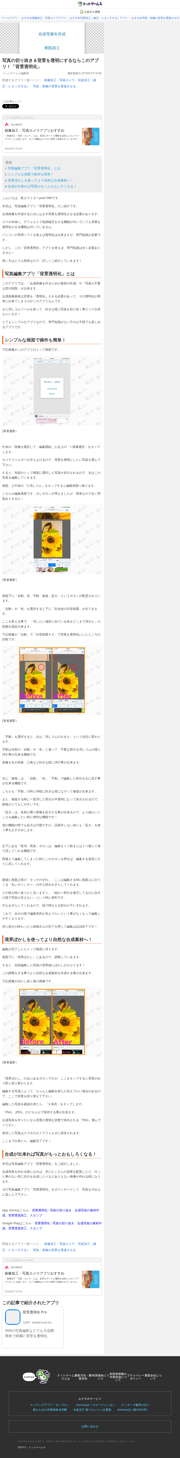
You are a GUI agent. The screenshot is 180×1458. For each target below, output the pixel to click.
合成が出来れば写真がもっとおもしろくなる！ (42, 186)
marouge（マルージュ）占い (95, 1405)
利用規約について (100, 1377)
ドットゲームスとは (65, 1377)
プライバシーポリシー (135, 1377)
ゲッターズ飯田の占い (135, 1405)
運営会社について (153, 1377)
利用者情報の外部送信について (118, 1377)
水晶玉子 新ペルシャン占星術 (92, 1409)
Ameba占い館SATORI (132, 1409)
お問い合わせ (90, 1426)
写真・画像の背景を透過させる (54, 86)
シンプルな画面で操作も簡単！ (31, 174)
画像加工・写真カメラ (59, 80)
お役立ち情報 (92, 12)
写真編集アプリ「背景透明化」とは (34, 168)
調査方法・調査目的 (83, 1377)
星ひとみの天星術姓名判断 (50, 1409)
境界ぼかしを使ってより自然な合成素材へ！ (41, 180)
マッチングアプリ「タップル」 (50, 1405)
